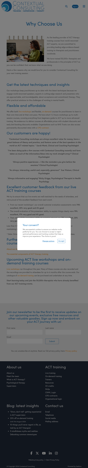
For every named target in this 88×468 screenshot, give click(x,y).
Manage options (48, 241)
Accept (61, 241)
